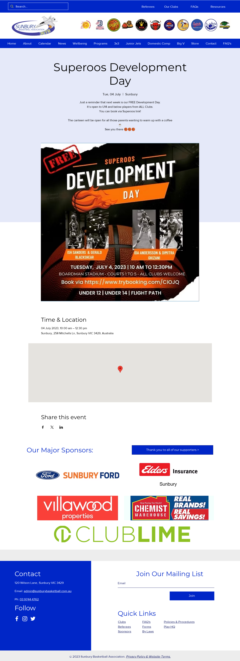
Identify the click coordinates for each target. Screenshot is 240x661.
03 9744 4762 (29, 599)
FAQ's (146, 621)
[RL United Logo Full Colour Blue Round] (169, 25)
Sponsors (124, 631)
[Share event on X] (52, 427)
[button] (28, 43)
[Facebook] (17, 618)
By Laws (148, 631)
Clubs (122, 621)
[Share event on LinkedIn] (61, 427)
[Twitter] (33, 618)
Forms (146, 626)
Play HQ (169, 626)
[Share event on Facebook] (43, 427)
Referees (124, 626)
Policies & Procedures (179, 621)
